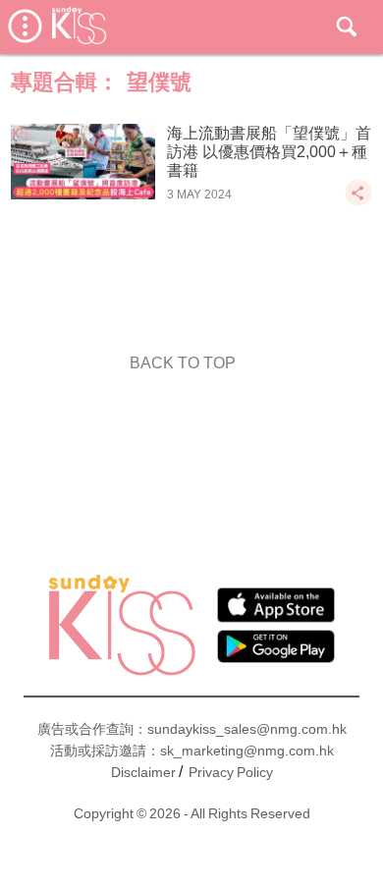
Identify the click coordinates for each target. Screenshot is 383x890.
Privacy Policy (231, 772)
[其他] (358, 202)
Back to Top (183, 363)
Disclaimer (143, 772)
